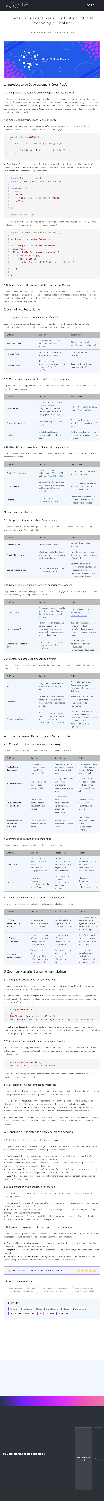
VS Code (81, 410)
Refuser (98, 1459)
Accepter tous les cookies (83, 1459)
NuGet (41, 424)
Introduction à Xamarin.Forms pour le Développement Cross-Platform (22, 1290)
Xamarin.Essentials (56, 476)
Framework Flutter (79, 615)
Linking (54, 355)
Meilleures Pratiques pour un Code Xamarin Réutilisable (85, 1290)
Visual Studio (44, 405)
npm (73, 426)
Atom (89, 410)
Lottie (57, 826)
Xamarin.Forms (45, 614)
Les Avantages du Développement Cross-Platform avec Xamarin (54, 1290)
